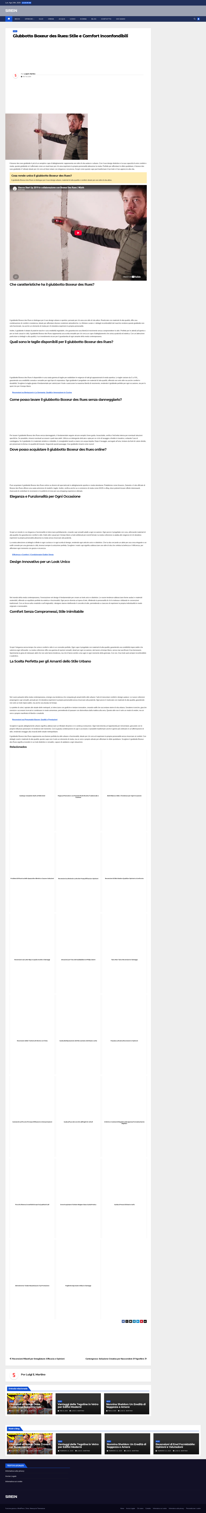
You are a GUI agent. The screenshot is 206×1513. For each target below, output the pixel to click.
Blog (93, 19)
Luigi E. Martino (29, 74)
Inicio (17, 19)
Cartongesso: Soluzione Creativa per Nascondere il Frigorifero (115, 1359)
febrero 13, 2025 (116, 1451)
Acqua (62, 19)
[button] (194, 19)
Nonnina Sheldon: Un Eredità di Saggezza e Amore (126, 1405)
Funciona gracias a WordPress (15, 1508)
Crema (51, 19)
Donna (83, 19)
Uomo (72, 19)
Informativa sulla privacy (14, 1471)
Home (122, 1508)
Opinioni (29, 19)
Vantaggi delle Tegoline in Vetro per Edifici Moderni (78, 1405)
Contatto (106, 19)
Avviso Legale (11, 1476)
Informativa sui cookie (13, 1481)
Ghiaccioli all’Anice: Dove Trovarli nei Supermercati (25, 1405)
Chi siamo (120, 19)
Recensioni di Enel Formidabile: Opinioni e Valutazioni (175, 1445)
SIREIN (11, 10)
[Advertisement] (77, 56)
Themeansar (41, 1508)
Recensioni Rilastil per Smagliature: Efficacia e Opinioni (38, 1359)
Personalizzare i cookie (193, 1508)
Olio (41, 19)
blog (15, 31)
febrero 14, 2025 (18, 1451)
